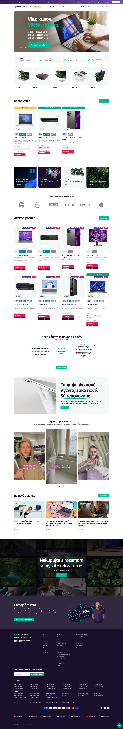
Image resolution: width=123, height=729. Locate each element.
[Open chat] (119, 725)
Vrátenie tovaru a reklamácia (81, 641)
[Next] (107, 454)
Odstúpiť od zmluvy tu (80, 647)
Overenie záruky (78, 643)
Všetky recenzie (61, 367)
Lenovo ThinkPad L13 (66, 686)
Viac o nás (64, 407)
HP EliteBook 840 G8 (20, 138)
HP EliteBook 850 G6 (82, 684)
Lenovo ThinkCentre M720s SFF (36, 697)
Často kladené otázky (61, 661)
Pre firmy (59, 647)
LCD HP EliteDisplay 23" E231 (35, 702)
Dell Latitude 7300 (49, 682)
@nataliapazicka (85, 424)
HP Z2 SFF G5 (42, 255)
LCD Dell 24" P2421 (92, 255)
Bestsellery (45, 638)
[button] (99, 6)
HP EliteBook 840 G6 (50, 684)
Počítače (45, 643)
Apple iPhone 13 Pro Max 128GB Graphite (71, 138)
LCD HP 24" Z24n (17, 702)
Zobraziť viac (103, 100)
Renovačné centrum (61, 643)
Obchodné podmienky (80, 636)
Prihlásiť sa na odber (36, 674)
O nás (58, 636)
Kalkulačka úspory (61, 652)
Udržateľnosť (60, 645)
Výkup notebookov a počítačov (63, 654)
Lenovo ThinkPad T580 (82, 688)
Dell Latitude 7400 (65, 682)
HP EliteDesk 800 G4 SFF (83, 693)
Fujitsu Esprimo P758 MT (51, 693)
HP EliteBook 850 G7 (98, 684)
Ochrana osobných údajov (80, 638)
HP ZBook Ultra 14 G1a (21, 255)
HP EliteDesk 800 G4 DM (66, 693)
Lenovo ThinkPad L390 (98, 686)
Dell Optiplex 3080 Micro (34, 693)
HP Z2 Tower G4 (81, 695)
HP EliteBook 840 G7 (66, 684)
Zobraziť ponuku (61, 575)
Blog (58, 638)
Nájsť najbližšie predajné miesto (24, 619)
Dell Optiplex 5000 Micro (69, 304)
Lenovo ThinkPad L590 (34, 688)
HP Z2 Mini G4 (48, 695)
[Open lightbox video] (61, 456)
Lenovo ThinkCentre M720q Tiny (20, 697)
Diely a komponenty (47, 652)
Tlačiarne (45, 647)
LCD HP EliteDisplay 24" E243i (51, 702)
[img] (58, 339)
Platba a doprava (79, 645)
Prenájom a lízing (60, 656)
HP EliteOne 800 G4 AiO (34, 695)
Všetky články (103, 495)
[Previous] (16, 454)
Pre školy (59, 650)
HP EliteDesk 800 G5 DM (98, 693)
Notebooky (45, 641)
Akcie (44, 636)
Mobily (44, 650)
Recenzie (59, 641)
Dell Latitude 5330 (91, 304)
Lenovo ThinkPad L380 (82, 686)
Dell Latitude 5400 (17, 682)
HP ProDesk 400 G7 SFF (21, 304)
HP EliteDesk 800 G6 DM (45, 138)
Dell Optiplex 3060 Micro (18, 693)
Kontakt (59, 665)
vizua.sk (33, 724)
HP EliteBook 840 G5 (34, 684)
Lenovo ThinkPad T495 (66, 688)
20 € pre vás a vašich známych (63, 658)
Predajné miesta (60, 663)
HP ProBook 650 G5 (50, 686)
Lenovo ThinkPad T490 (50, 688)
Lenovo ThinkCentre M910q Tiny (52, 697)
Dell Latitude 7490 (81, 682)
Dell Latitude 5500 (33, 682)
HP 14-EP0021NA (43, 304)
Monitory (45, 645)
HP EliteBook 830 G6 (18, 684)
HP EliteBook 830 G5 (98, 682)
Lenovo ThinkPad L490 (18, 688)
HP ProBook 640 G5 (18, 686)
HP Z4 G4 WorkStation (98, 695)
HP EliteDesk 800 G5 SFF (18, 695)
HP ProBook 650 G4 (34, 686)
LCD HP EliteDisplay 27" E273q (68, 702)
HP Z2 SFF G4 (64, 695)
